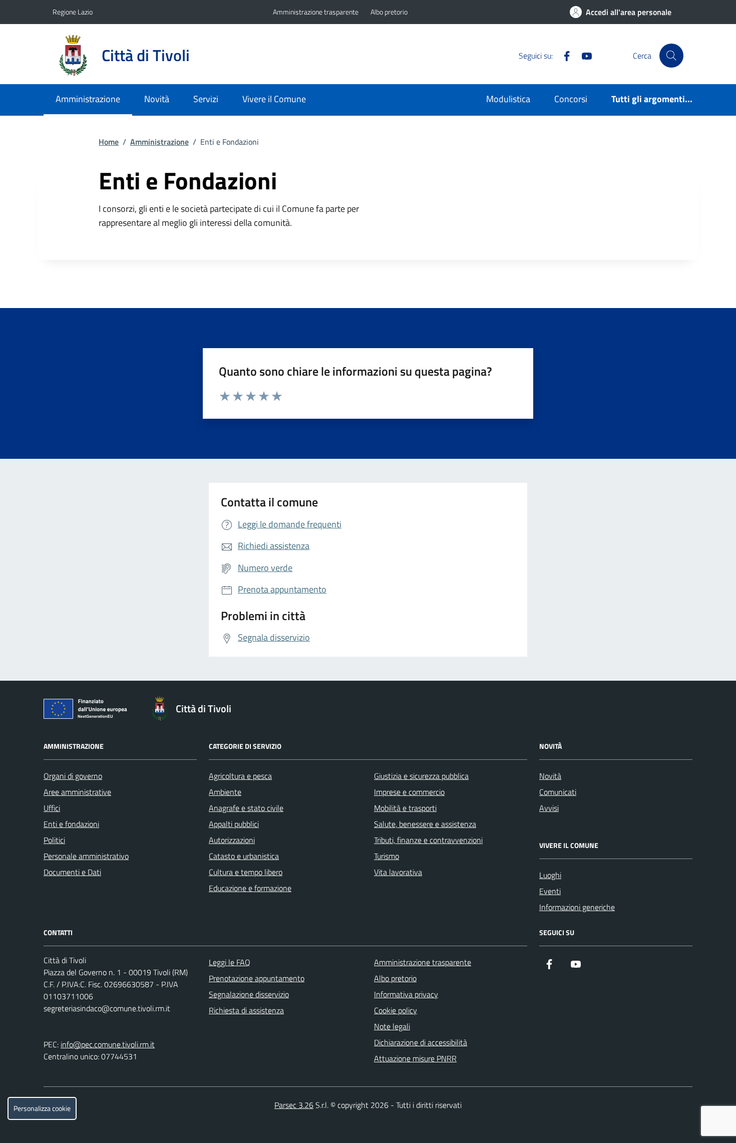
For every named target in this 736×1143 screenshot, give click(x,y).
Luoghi (550, 875)
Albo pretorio (389, 12)
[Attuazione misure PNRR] (88, 711)
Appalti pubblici (234, 824)
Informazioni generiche (577, 907)
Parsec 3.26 (293, 1105)
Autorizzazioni (232, 840)
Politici (54, 840)
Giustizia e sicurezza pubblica (421, 776)
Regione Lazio (73, 12)
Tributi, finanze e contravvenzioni (428, 840)
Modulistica (508, 99)
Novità (156, 99)
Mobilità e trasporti (405, 808)
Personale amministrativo (86, 856)
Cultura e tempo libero (245, 872)
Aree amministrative (77, 792)
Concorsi (570, 99)
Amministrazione (88, 99)
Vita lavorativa (398, 872)
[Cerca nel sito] (671, 56)
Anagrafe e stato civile (246, 808)
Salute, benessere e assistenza (425, 824)
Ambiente (225, 792)
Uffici (52, 808)
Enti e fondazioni (71, 824)
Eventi (550, 891)
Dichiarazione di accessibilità (420, 1042)
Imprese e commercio (409, 792)
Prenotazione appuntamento (256, 978)
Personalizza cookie (42, 1108)
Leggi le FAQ (229, 962)
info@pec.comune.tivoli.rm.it (108, 1044)
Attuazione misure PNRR (415, 1058)
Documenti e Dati (72, 872)
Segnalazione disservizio (249, 994)
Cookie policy (395, 1010)
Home (109, 142)
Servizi (205, 99)
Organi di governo (73, 776)
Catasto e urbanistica (244, 856)
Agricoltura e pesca (240, 776)
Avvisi (549, 808)
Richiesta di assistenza (246, 1010)
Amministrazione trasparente (315, 12)
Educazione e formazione (250, 888)
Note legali (392, 1026)
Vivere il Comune (274, 99)
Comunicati (557, 792)
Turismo (386, 856)
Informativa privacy (406, 994)
